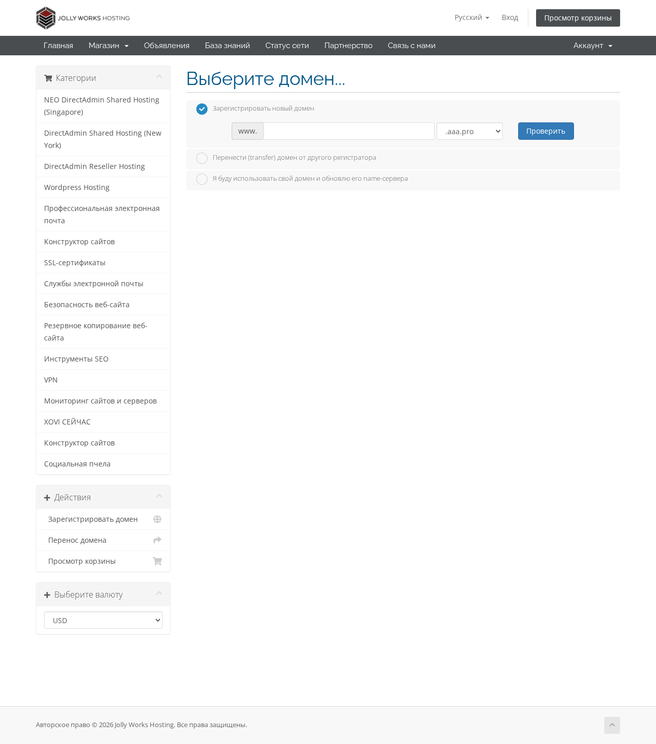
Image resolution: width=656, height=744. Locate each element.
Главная (58, 45)
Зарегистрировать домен (91, 519)
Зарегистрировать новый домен (263, 108)
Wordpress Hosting (77, 187)
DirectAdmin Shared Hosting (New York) (102, 139)
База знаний (227, 45)
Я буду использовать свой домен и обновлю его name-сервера (310, 178)
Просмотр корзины (578, 18)
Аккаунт (590, 45)
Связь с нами (412, 45)
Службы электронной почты (94, 283)
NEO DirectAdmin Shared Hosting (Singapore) (101, 106)
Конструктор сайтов (79, 241)
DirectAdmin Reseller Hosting (94, 166)
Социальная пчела (77, 464)
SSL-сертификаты (75, 262)
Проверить (545, 131)
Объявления (167, 45)
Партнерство (348, 45)
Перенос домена (75, 540)
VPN (51, 380)
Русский (469, 17)
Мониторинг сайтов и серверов (100, 401)
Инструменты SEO (76, 359)
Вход (510, 17)
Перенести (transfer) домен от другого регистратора (294, 157)
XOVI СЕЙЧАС (67, 422)
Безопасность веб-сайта (87, 304)
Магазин (106, 45)
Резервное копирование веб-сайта (96, 332)
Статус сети (287, 45)
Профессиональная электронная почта (102, 214)
